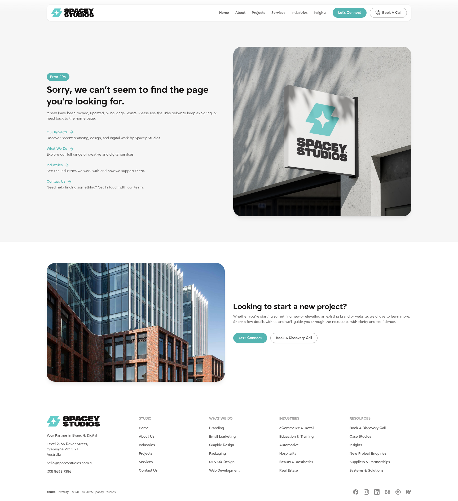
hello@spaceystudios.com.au (70, 463)
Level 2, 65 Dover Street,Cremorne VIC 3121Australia (67, 449)
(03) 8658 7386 (59, 471)
